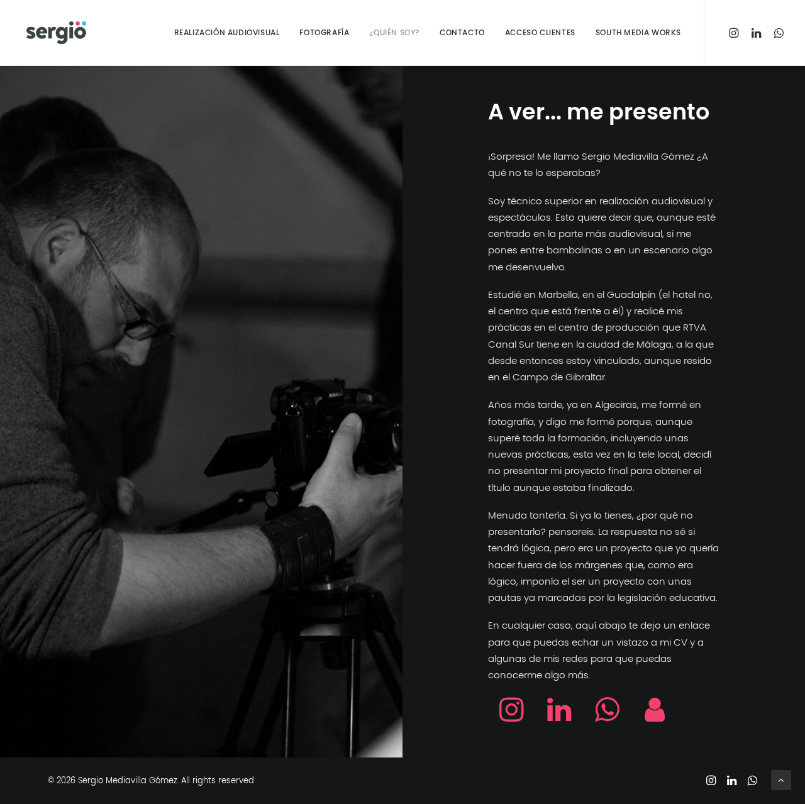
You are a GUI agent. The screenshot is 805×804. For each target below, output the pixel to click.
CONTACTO (462, 32)
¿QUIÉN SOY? (394, 32)
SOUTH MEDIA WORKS (638, 32)
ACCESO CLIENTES (540, 32)
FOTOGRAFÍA (324, 32)
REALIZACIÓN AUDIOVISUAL (227, 32)
